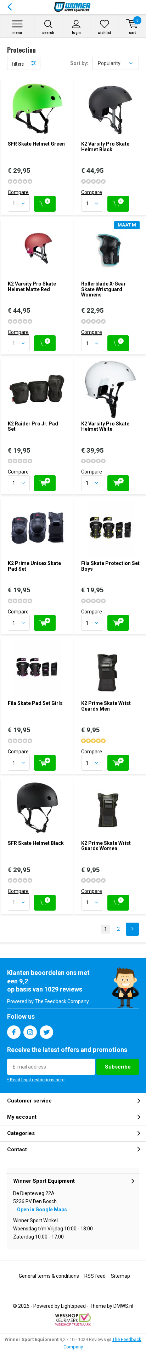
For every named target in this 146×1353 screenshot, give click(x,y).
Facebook (14, 1032)
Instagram (30, 1032)
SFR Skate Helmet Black (36, 843)
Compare (18, 192)
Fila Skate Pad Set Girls (35, 703)
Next (132, 929)
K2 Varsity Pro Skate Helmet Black (105, 146)
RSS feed (95, 1276)
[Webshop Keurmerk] (73, 1319)
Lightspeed (73, 1306)
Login (76, 33)
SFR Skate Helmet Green (36, 144)
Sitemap (120, 1276)
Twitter (46, 1032)
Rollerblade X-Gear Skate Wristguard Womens (103, 289)
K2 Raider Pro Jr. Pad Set (33, 426)
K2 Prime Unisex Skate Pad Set (34, 566)
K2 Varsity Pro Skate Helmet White (105, 426)
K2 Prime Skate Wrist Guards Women (106, 846)
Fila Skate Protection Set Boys (110, 566)
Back (9, 7)
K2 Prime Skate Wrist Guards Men (106, 706)
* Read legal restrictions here (35, 1079)
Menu (17, 33)
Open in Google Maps (42, 1209)
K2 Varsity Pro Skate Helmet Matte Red (32, 286)
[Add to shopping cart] (45, 204)
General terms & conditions (49, 1276)
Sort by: (79, 63)
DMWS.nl (123, 1306)
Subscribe (118, 1067)
